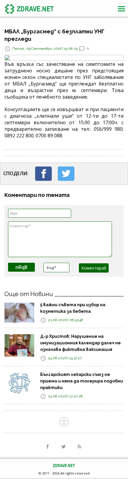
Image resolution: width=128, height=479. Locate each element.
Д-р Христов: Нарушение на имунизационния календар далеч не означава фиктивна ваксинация (80, 343)
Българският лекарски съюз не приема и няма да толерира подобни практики (81, 381)
